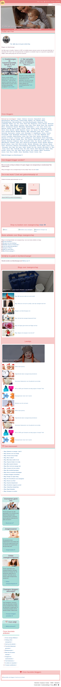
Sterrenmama (11, 133)
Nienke (43, 139)
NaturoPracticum (6, 120)
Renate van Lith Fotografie (30, 142)
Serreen (36, 130)
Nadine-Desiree (17, 136)
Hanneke (12, 130)
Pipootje (4, 141)
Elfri (36, 147)
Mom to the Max (23, 144)
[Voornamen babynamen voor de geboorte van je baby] (8, 381)
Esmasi (40, 142)
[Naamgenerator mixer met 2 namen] (8, 395)
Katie (21, 148)
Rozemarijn (5, 147)
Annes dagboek (37, 137)
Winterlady (36, 144)
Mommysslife (45, 136)
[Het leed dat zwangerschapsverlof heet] (8, 318)
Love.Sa (4, 136)
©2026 (52, 682)
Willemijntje (22, 126)
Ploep (21, 141)
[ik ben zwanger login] (44, 1)
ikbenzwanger (2, 2)
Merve (42, 125)
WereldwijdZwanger (7, 122)
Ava (34, 120)
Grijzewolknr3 (37, 119)
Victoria (9, 150)
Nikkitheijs (43, 134)
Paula (31, 136)
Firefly (32, 141)
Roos (11, 152)
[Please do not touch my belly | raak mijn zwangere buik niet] (8, 303)
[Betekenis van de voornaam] (23, 362)
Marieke (8, 144)
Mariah (43, 130)
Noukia (43, 137)
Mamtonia (16, 145)
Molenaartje (42, 148)
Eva (36, 134)
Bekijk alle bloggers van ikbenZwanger (12, 155)
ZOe (25, 148)
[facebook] (55, 685)
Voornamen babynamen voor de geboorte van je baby (27, 381)
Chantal (31, 152)
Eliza (38, 134)
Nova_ (42, 131)
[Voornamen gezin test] (10, 505)
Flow (13, 150)
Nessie (28, 130)
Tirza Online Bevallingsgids (30, 122)
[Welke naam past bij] (8, 366)
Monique (45, 144)
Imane (52, 145)
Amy (16, 150)
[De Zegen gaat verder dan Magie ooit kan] (8, 325)
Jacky (26, 125)
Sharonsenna (9, 145)
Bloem (23, 150)
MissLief (13, 131)
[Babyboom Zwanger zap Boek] (41, 231)
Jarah (10, 134)
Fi (32, 133)
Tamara (28, 128)
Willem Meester (5, 142)
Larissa (40, 123)
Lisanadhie (9, 136)
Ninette (32, 148)
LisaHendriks (5, 123)
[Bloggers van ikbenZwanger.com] (8, 310)
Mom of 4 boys (15, 120)
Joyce (13, 144)
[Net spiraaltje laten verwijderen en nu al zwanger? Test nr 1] (27, 69)
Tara (36, 141)
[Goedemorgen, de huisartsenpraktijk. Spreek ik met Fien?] (9, 71)
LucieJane (21, 125)
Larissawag (17, 137)
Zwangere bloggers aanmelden (11, 474)
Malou (7, 125)
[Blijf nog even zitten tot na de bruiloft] (8, 296)
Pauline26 (16, 148)
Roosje (28, 150)
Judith (24, 147)
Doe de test (9, 523)
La (33, 134)
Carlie (38, 131)
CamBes (16, 152)
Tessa (3, 131)
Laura (22, 133)
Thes (26, 139)
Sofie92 (29, 147)
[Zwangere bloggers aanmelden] (10, 596)
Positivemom (43, 128)
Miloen (3, 126)
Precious (30, 139)
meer (41, 225)
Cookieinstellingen (45, 685)
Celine (17, 142)
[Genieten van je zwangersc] (26, 229)
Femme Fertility (23, 120)
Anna (32, 150)
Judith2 (17, 130)
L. (35, 126)
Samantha (50, 125)
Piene (48, 141)
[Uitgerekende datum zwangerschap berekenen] (8, 373)
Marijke (47, 148)
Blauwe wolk (37, 139)
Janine (21, 123)
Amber (3, 145)
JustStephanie (28, 137)
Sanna (29, 134)
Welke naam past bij (19, 366)
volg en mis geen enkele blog (22, 44)
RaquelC (16, 126)
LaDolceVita (33, 131)
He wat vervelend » (7, 241)
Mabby (44, 145)
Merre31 (4, 144)
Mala (13, 147)
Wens (48, 1)
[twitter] (58, 685)
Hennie (3, 130)
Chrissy (44, 133)
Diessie (11, 137)
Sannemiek (4, 133)
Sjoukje (9, 128)
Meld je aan (26, 260)
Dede (28, 148)
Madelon (30, 120)
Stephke (36, 150)
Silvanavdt (50, 123)
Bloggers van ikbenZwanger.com (22, 310)
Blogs (41, 1)
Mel (46, 125)
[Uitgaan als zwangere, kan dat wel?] (8, 332)
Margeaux (23, 131)
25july (11, 125)
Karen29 (39, 147)
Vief (17, 147)
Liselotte (18, 133)
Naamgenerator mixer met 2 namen (23, 395)
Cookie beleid (37, 685)
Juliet (41, 144)
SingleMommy (37, 133)
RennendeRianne (23, 145)
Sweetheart (9, 141)
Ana (18, 123)
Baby (38, 1)
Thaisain (39, 145)
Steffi (36, 148)
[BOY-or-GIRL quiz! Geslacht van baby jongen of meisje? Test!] (8, 388)
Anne (10, 147)
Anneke (36, 152)
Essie (7, 130)
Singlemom (16, 141)
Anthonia (24, 119)
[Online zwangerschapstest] (10, 562)
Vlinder (3, 125)
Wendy (33, 128)
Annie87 (4, 150)
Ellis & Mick (46, 147)
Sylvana (39, 136)
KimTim (47, 139)
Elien (12, 148)
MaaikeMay (25, 152)
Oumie (4, 148)
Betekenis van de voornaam (11, 360)
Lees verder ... (11, 86)
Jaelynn (19, 119)
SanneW (8, 131)
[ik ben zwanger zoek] (46, 1)
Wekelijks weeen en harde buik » (11, 244)
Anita (41, 126)
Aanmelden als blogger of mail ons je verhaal (14, 677)
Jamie (43, 119)
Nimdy (43, 120)
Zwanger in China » (7, 247)
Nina (53, 147)
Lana (38, 126)
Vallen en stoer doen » (8, 249)
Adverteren (37, 682)
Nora (48, 134)
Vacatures (42, 682)
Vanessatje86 (5, 134)
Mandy (50, 144)
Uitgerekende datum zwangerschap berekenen (26, 373)
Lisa (32, 130)
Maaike (11, 123)
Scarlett (18, 139)
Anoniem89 (27, 141)
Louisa (23, 136)
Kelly (30, 125)
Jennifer (23, 128)
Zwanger (53, 1)
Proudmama (47, 150)
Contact (47, 682)
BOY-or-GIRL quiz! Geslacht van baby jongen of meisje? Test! (29, 388)
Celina (34, 125)
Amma (20, 152)
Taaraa (47, 131)
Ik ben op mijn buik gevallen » (10, 246)
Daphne (14, 128)
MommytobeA (23, 134)
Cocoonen (30, 119)
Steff (16, 144)
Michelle (30, 144)
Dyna (21, 142)
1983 (28, 131)
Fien (11, 44)
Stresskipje (28, 133)
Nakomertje (49, 137)
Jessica (46, 126)
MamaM (18, 131)
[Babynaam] (7, 195)
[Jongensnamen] (10, 534)
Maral (25, 123)
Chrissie (48, 133)
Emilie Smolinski (6, 139)
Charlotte (12, 142)
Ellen (51, 148)
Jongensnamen (10, 549)
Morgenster (34, 123)
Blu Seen (13, 139)
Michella (38, 120)
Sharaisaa (4, 137)
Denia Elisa (49, 130)
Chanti (8, 148)
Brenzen (40, 141)
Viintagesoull (9, 126)
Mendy (38, 125)
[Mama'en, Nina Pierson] (5, 229)
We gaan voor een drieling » (10, 243)
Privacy (52, 685)
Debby (52, 139)
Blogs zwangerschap (26, 29)
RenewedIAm (32, 145)
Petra (45, 122)
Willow (41, 150)
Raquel (18, 128)
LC (50, 147)
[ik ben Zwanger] (14, 29)
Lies (15, 123)
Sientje (49, 128)
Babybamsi (40, 122)
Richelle (45, 142)
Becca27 (45, 123)
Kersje (48, 145)
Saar (27, 136)
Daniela (37, 128)
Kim (33, 147)
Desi (29, 123)
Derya (20, 147)
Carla (7, 152)
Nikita (19, 150)
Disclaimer (57, 682)
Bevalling (58, 1)
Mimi (34, 136)
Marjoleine (22, 130)
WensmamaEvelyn (17, 122)
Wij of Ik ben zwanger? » (9, 251)
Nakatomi (50, 142)
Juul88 (44, 141)
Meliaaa (16, 125)
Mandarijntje (16, 134)
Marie (22, 137)
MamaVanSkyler (30, 126)
